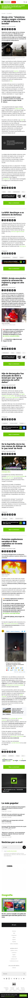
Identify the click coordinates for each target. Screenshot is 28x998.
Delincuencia (5, 353)
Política (18, 353)
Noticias (14, 931)
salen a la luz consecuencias (11, 623)
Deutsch (22, 987)
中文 (6, 990)
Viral (14, 933)
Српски (17, 989)
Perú (13, 353)
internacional (16, 192)
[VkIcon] (4, 979)
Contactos (14, 952)
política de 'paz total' (8, 478)
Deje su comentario (14, 203)
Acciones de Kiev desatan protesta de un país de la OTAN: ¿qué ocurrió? (14, 827)
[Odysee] (9, 979)
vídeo (22, 120)
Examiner (16, 71)
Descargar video (6, 471)
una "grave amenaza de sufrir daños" (13, 395)
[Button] (24, 2)
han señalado (12, 718)
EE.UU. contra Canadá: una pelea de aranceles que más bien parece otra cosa (14, 915)
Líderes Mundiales (14, 943)
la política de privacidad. (12, 851)
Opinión (14, 939)
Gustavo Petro (19, 518)
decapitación (6, 179)
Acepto (10, 851)
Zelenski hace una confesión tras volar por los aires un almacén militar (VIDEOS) (13, 814)
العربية (17, 987)
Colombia (5, 518)
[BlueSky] (16, 979)
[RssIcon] (21, 979)
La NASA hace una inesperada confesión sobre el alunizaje (12, 821)
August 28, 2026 (7, 341)
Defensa (15, 257)
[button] (14, 463)
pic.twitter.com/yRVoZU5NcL (11, 336)
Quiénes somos (14, 950)
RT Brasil (12, 987)
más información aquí (9, 996)
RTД (10, 990)
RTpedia (14, 941)
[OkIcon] (19, 979)
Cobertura (14, 956)
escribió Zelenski (16, 743)
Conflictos (5, 423)
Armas (4, 756)
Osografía (7, 895)
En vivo (13, 2)
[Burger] (26, 2)
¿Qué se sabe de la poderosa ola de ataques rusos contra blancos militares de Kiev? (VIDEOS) (13, 711)
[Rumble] (7, 979)
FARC (11, 518)
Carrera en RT (14, 959)
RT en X (14, 925)
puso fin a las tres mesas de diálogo (16, 476)
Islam (4, 192)
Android (14, 967)
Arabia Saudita (18, 108)
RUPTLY (15, 990)
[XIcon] (11, 979)
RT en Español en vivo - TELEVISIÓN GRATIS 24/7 (13, 790)
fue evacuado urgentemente (12, 397)
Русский (23, 989)
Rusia (18, 756)
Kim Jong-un (23, 246)
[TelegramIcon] (14, 979)
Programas (14, 935)
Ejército (22, 257)
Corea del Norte (6, 257)
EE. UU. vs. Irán (13, 423)
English (7, 989)
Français (12, 989)
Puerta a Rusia (22, 990)
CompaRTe (6, 987)
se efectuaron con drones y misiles (14, 685)
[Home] (2, 2)
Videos (14, 937)
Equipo (14, 954)
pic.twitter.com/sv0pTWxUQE (11, 613)
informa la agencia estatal (17, 231)
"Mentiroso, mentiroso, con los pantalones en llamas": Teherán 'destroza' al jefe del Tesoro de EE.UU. (13, 834)
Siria (11, 81)
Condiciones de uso (14, 961)
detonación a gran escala (17, 736)
